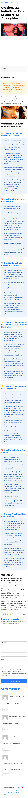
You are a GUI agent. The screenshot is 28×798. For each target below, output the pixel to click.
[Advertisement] (14, 52)
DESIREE (11, 696)
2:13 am (24, 736)
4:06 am (24, 716)
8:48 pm (24, 696)
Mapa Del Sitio (8, 794)
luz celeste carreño (8, 763)
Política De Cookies (17, 792)
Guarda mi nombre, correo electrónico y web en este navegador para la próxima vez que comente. (14, 672)
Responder (5, 709)
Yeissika (11, 736)
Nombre (4, 642)
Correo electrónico (8, 651)
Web (2, 659)
